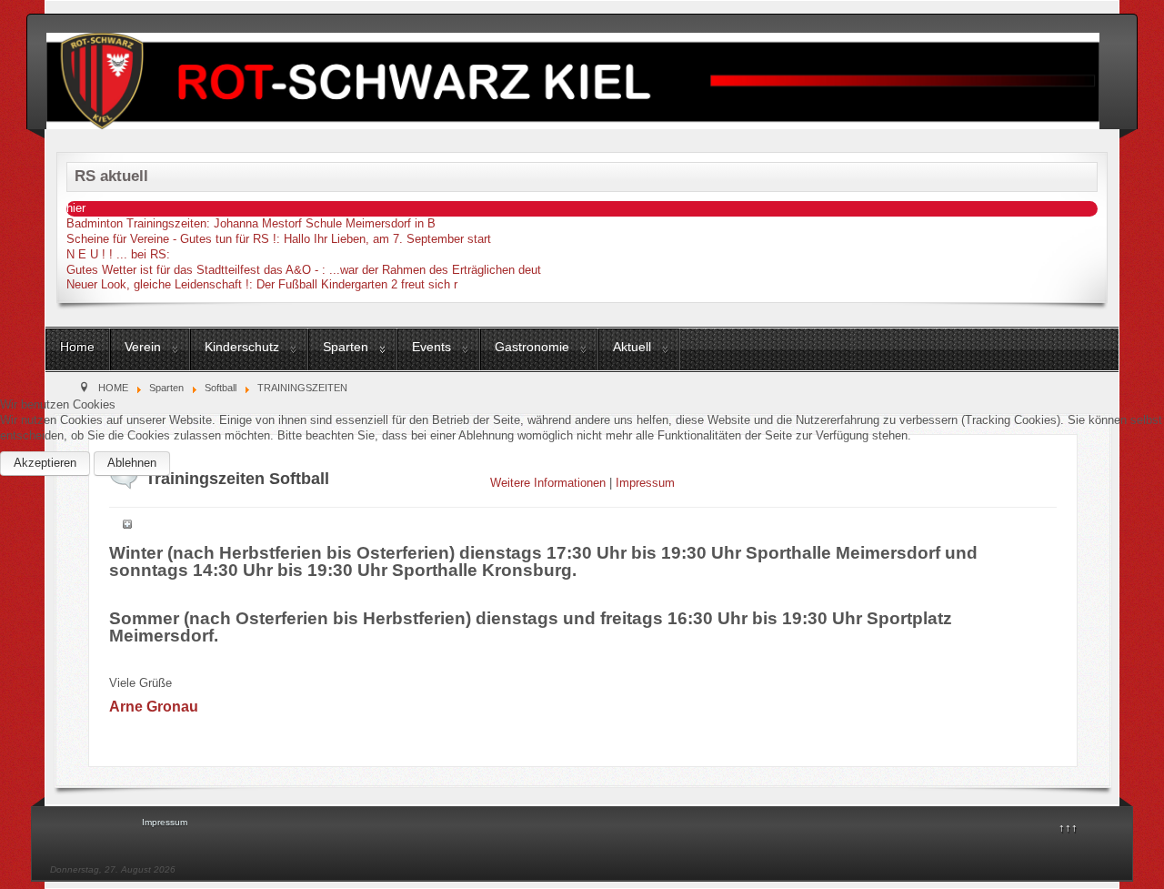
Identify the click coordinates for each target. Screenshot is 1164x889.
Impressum (645, 483)
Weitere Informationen (548, 483)
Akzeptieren (45, 463)
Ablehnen (131, 463)
